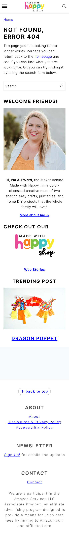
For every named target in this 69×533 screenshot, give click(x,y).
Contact (34, 482)
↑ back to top (34, 391)
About (34, 417)
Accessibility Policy (34, 427)
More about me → (34, 215)
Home (8, 19)
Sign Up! (12, 455)
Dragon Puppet (34, 338)
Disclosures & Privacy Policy (34, 422)
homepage (43, 56)
